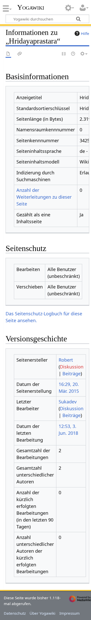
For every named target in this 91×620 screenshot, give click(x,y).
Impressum (69, 613)
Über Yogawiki (42, 613)
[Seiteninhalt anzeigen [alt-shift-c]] (8, 54)
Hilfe (85, 33)
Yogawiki (30, 7)
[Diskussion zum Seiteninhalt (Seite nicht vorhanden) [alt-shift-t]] (19, 54)
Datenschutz (15, 613)
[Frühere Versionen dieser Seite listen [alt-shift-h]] (73, 54)
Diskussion (71, 367)
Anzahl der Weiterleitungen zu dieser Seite (44, 197)
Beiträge (71, 373)
